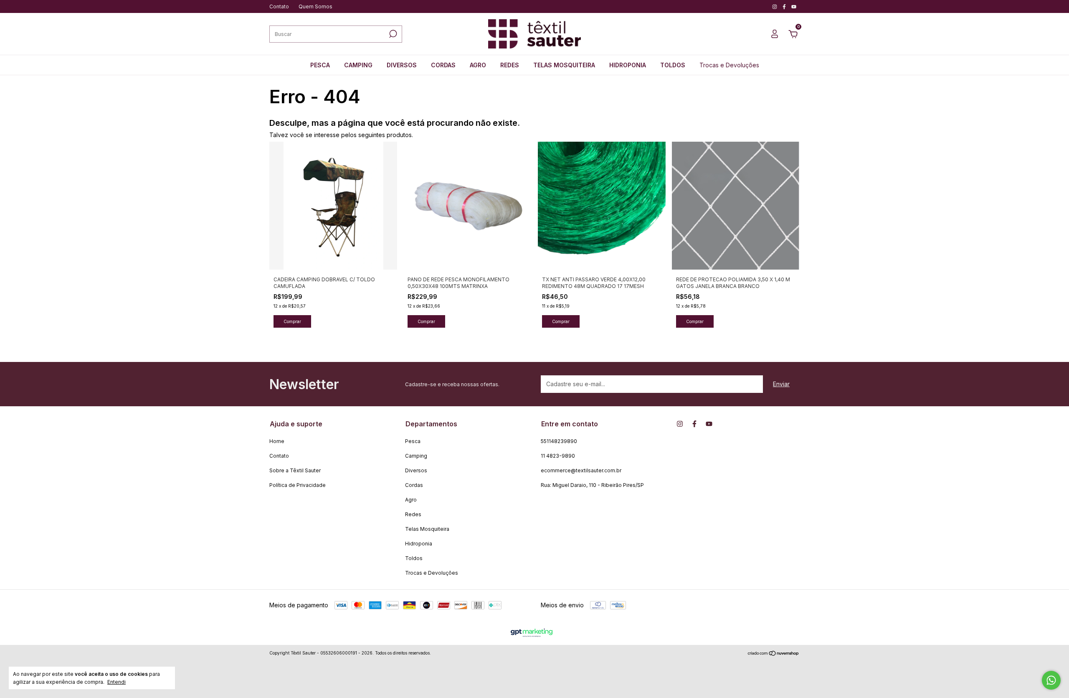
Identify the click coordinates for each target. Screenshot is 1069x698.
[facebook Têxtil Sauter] (785, 6)
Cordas (443, 65)
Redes (509, 65)
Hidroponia (627, 65)
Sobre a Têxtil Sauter (295, 470)
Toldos (672, 65)
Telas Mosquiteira (564, 65)
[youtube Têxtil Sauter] (793, 6)
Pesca (320, 65)
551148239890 (559, 441)
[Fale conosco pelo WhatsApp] (1051, 680)
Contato (279, 6)
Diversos (402, 65)
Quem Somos (315, 6)
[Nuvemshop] (773, 653)
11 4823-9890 (558, 456)
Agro (478, 65)
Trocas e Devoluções (729, 65)
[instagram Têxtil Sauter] (775, 6)
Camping (358, 65)
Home (276, 441)
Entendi (116, 682)
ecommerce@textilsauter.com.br (581, 470)
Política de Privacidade (297, 485)
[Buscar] (392, 33)
